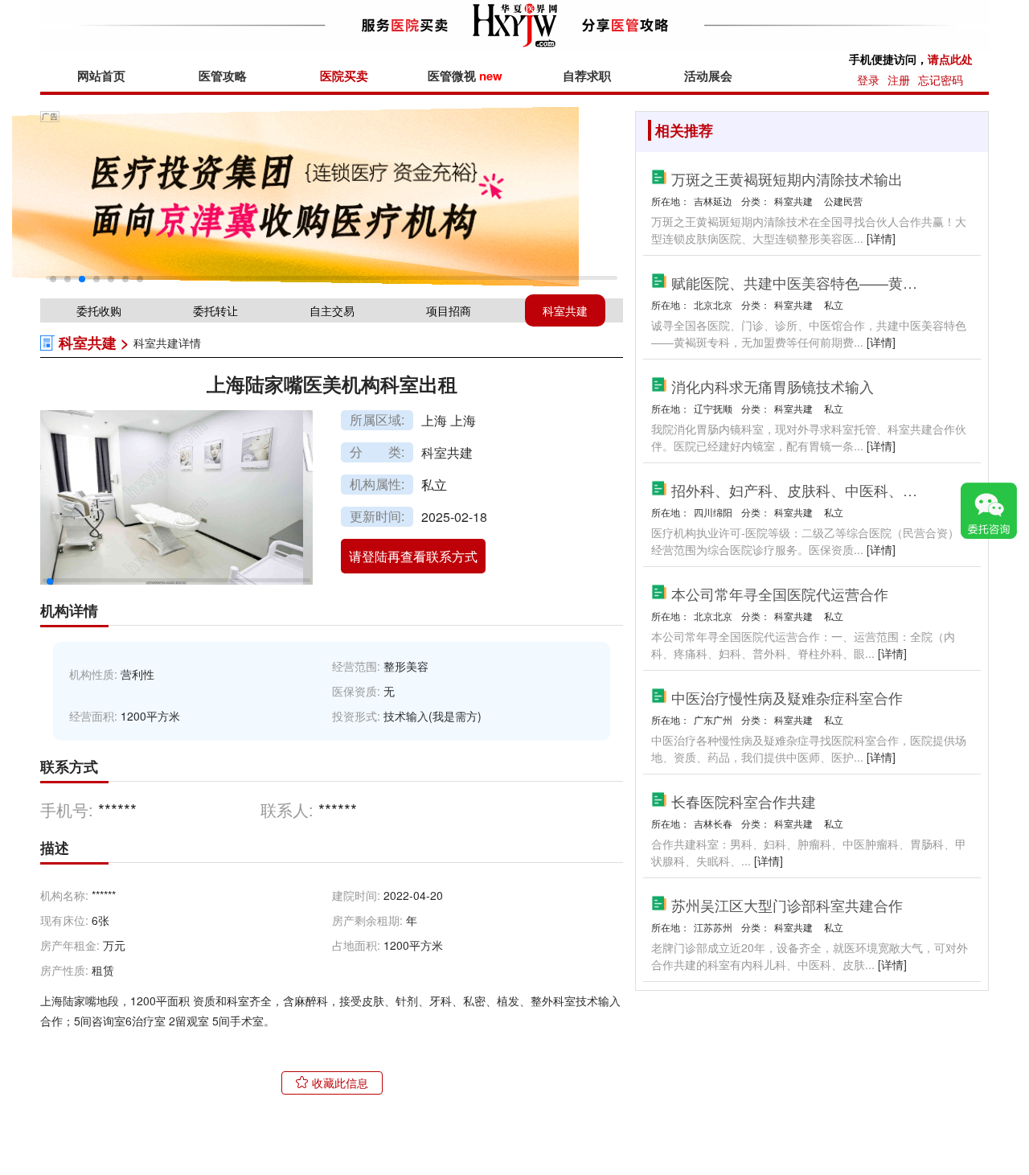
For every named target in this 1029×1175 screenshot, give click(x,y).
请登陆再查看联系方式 (413, 556)
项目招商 (448, 310)
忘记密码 (940, 80)
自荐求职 (587, 75)
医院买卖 (344, 75)
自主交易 (332, 310)
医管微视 (465, 75)
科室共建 (565, 310)
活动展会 (708, 75)
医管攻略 (223, 75)
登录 (868, 80)
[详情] (881, 238)
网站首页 (101, 75)
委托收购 (98, 310)
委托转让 (215, 310)
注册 (899, 80)
